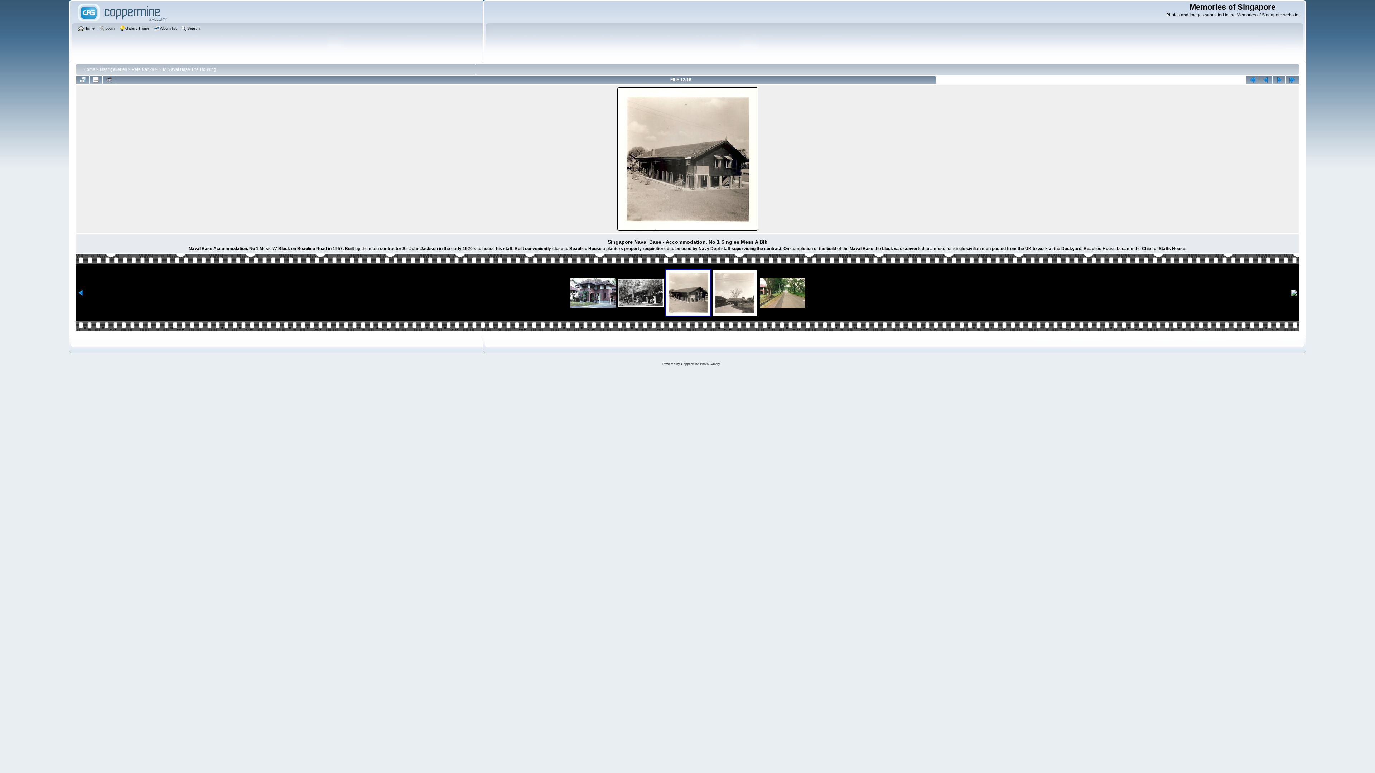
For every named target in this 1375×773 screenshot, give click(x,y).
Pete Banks (143, 69)
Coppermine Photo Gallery (700, 364)
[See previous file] (1265, 80)
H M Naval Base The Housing (187, 69)
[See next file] (1279, 80)
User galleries (113, 69)
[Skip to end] (1292, 80)
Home (89, 69)
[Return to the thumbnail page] (82, 80)
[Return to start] (1252, 80)
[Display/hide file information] (96, 80)
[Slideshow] (109, 80)
